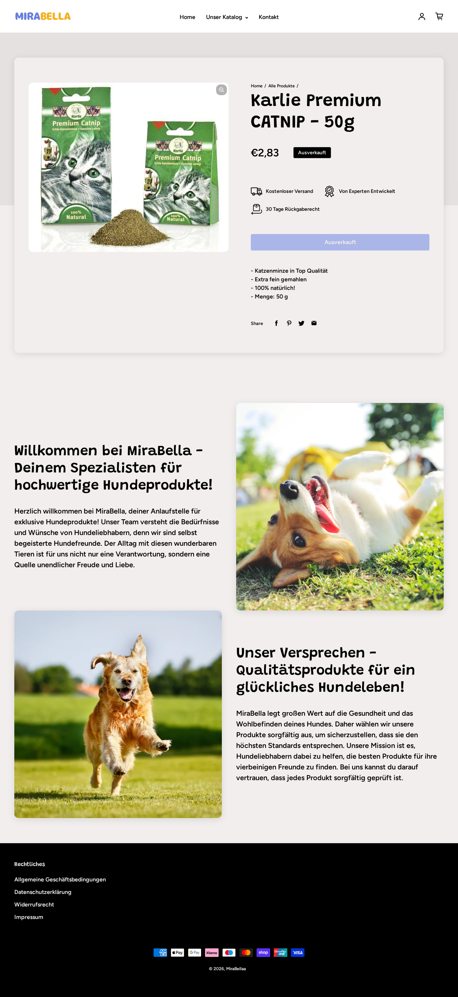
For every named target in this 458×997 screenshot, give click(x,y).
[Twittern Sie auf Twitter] (301, 323)
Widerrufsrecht (34, 904)
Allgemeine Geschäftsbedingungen (60, 879)
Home (187, 17)
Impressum (28, 917)
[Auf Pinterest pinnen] (288, 323)
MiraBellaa (236, 968)
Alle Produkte (281, 85)
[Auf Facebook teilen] (276, 323)
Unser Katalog (225, 17)
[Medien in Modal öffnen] (221, 89)
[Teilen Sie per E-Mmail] (314, 323)
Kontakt (269, 17)
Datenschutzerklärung (43, 892)
